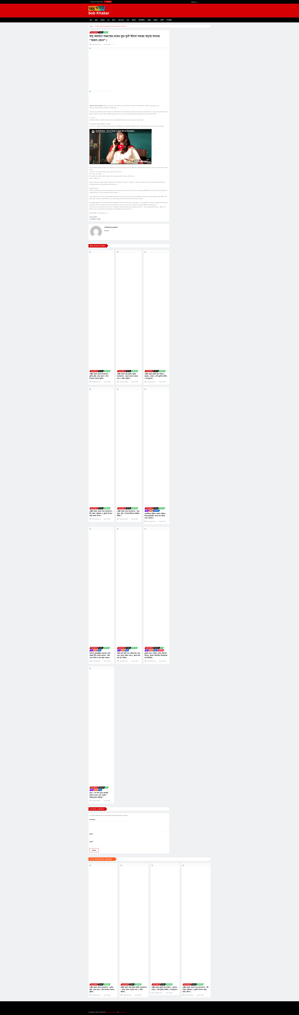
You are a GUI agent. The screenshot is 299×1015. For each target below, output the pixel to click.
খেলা (128, 20)
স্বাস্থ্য (149, 20)
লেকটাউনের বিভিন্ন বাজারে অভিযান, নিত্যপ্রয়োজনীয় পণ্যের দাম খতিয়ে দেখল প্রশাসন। (155, 516)
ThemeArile (122, 1012)
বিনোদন (134, 20)
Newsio (115, 1012)
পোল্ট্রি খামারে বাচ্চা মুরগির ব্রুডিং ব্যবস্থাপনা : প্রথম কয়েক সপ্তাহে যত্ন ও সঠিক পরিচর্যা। (127, 376)
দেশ (108, 20)
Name (91, 834)
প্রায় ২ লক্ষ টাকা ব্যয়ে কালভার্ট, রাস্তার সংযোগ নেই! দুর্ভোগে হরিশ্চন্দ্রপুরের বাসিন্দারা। (98, 795)
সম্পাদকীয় (169, 20)
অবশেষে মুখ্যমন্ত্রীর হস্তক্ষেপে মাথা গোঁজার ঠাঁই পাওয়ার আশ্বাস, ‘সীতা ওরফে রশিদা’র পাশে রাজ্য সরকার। (99, 655)
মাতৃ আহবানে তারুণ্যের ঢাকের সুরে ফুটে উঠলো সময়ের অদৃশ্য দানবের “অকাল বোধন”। (111, 26)
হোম (91, 20)
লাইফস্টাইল (142, 20)
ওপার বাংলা (121, 20)
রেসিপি (162, 20)
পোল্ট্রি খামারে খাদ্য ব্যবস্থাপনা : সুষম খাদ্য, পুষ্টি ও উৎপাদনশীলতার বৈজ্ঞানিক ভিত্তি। (128, 513)
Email (91, 841)
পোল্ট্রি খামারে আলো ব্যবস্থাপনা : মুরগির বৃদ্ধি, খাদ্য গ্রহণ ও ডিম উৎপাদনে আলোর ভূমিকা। (99, 376)
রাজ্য (96, 20)
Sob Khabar (98, 12)
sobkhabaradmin (96, 44)
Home (91, 26)
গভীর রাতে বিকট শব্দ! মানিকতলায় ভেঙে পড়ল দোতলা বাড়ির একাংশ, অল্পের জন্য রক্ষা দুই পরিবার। (128, 655)
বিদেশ (113, 20)
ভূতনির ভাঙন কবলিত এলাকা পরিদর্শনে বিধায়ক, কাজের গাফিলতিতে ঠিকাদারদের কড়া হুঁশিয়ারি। (156, 655)
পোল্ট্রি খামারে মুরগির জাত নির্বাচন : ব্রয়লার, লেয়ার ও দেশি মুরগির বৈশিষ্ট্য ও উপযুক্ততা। (156, 376)
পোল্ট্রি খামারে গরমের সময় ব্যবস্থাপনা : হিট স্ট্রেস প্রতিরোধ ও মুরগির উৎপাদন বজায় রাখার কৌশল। (101, 513)
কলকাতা (102, 20)
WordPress (109, 1012)
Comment (92, 819)
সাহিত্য (155, 20)
